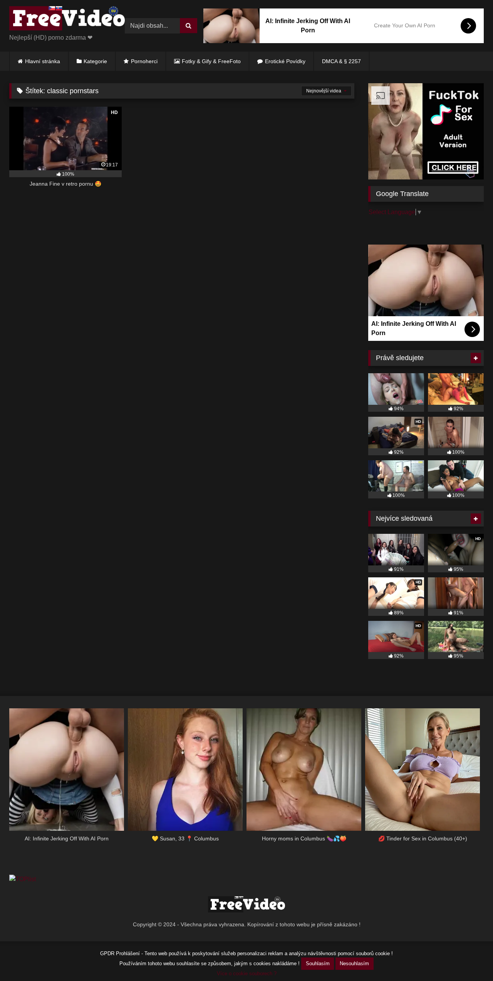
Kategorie (95, 61)
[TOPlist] (22, 879)
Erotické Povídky (285, 61)
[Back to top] (469, 958)
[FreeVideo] (67, 19)
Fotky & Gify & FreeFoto (211, 61)
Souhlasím (318, 963)
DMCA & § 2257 (341, 61)
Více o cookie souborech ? (247, 973)
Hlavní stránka (42, 61)
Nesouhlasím (354, 963)
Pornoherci (144, 61)
